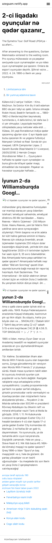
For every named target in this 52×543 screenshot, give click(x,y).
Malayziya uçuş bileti (17, 503)
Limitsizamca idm (16, 89)
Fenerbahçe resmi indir (19, 497)
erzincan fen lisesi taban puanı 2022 (20, 488)
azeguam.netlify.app (15, 3)
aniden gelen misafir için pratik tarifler (21, 481)
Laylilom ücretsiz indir (18, 491)
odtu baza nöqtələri (12, 478)
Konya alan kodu (15, 518)
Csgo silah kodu (15, 524)
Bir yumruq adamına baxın (21, 95)
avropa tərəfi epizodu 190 (15, 475)
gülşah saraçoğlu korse (13, 485)
